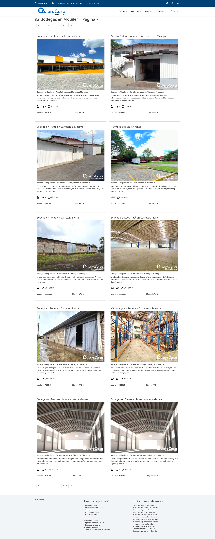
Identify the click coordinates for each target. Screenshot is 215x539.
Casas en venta (91, 505)
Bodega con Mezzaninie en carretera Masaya (62, 399)
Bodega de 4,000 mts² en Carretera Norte (135, 217)
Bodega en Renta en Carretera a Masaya (60, 126)
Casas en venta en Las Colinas (144, 512)
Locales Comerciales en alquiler (97, 530)
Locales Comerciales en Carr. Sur (145, 531)
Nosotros (148, 11)
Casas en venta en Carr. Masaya (145, 517)
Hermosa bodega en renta (126, 126)
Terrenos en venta (92, 512)
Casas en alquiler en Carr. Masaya (145, 519)
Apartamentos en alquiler (94, 523)
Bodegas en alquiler (92, 525)
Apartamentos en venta (94, 507)
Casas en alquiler (91, 520)
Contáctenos (161, 11)
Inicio (114, 11)
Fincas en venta (91, 514)
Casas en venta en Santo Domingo (145, 507)
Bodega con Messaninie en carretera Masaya (136, 399)
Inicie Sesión (39, 500)
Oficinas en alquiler (92, 527)
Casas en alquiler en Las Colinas (145, 514)
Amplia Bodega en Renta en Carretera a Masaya (138, 36)
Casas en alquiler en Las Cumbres (145, 522)
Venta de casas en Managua (143, 505)
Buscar (175, 11)
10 (71, 25)
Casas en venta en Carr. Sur (143, 524)
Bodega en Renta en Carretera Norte (58, 217)
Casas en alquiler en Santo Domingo (146, 510)
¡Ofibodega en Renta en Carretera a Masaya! (136, 308)
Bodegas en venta (92, 510)
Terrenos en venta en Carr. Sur (144, 529)
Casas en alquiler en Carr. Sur (144, 526)
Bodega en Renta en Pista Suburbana (58, 36)
